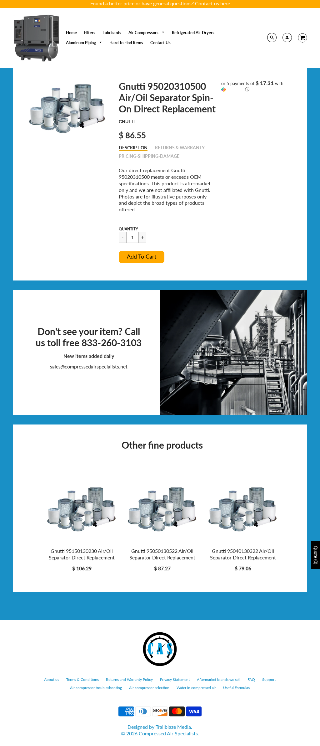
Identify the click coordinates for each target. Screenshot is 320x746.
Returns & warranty (180, 147)
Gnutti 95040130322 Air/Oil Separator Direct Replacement (243, 554)
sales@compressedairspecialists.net (89, 366)
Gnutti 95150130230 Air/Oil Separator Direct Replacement (82, 554)
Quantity (128, 229)
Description (133, 147)
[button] (141, 257)
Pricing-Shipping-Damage (149, 156)
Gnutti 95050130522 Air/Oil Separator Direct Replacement (162, 554)
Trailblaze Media (173, 727)
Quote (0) (315, 555)
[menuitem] (71, 32)
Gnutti (127, 121)
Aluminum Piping (81, 42)
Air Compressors (143, 32)
